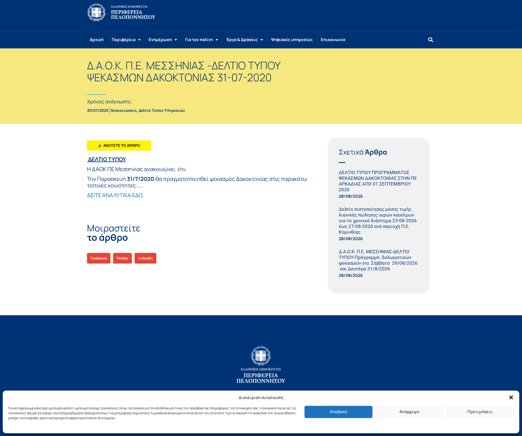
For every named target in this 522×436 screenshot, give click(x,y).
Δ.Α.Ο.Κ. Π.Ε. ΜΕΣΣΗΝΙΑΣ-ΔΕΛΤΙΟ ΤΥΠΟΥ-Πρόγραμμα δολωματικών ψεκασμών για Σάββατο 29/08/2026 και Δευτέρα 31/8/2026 (378, 260)
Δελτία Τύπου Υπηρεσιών (162, 110)
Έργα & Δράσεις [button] (242, 39)
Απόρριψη (409, 412)
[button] (511, 397)
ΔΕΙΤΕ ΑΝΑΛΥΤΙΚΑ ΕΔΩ (114, 195)
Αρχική (97, 39)
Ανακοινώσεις (124, 110)
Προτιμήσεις (479, 412)
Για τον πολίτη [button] (199, 39)
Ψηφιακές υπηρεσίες (292, 39)
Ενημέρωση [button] (160, 39)
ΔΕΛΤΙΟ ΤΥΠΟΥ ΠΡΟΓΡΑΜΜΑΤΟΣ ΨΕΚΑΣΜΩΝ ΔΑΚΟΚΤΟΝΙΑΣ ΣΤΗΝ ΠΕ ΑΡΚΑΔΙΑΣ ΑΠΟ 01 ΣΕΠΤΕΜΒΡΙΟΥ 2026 (378, 181)
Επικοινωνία (333, 39)
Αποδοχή (338, 412)
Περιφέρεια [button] (123, 39)
